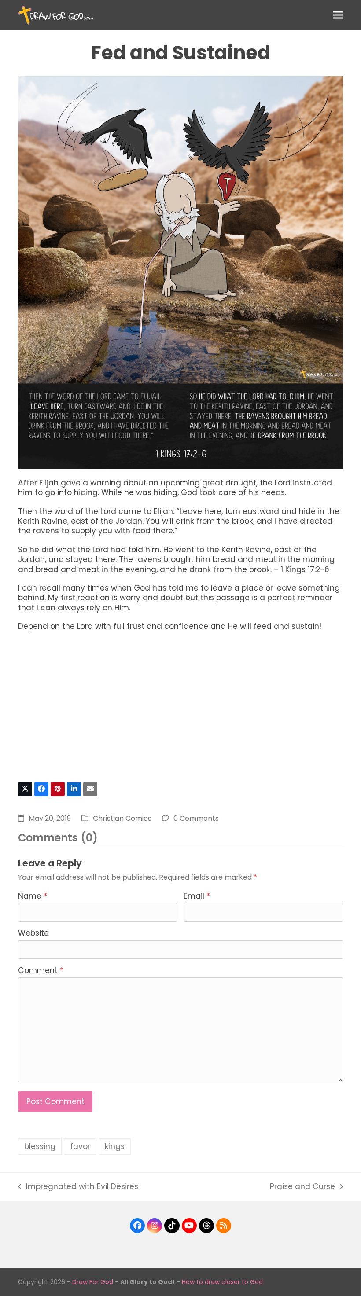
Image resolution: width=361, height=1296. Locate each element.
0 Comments (196, 818)
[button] (338, 14)
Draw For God (92, 1282)
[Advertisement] (180, 710)
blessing (39, 1146)
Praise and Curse (302, 1186)
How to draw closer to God (222, 1282)
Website (33, 933)
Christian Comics (122, 818)
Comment (40, 970)
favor (80, 1146)
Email (197, 896)
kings (115, 1146)
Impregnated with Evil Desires (78, 1186)
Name (32, 896)
